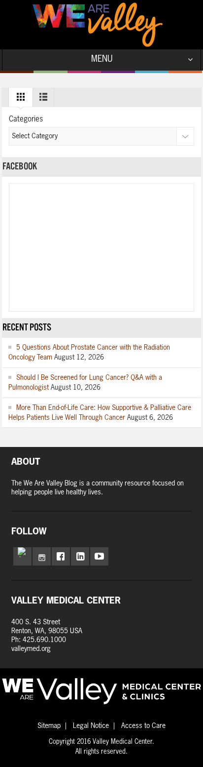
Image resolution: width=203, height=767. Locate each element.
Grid (21, 99)
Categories (26, 119)
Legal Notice (91, 726)
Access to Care (143, 726)
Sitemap (49, 726)
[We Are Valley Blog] (98, 24)
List (43, 99)
